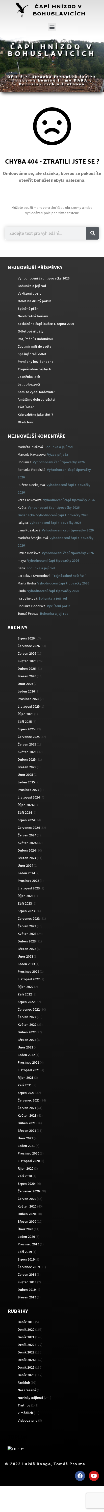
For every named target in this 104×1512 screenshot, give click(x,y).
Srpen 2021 (26, 1092)
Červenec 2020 (29, 1191)
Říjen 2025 (25, 714)
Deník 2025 (26, 1367)
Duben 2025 (27, 759)
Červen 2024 (27, 835)
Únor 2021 (25, 1138)
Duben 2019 (27, 1289)
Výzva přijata (57, 454)
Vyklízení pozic (29, 293)
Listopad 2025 (29, 706)
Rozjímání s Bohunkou (35, 339)
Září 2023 (25, 903)
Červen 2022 (27, 1017)
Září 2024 (25, 812)
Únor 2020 (25, 1229)
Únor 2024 (25, 865)
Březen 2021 (27, 1130)
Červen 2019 (27, 1274)
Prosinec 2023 (28, 880)
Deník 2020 (26, 1329)
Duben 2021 (27, 1123)
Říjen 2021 (25, 1077)
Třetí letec (26, 407)
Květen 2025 (27, 752)
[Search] (92, 233)
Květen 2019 (27, 1282)
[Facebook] (80, 1476)
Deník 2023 (26, 1352)
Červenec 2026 (29, 646)
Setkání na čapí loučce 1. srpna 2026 (46, 323)
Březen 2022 (27, 1039)
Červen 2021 (27, 1108)
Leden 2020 (26, 1236)
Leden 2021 (26, 1145)
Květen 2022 (27, 1024)
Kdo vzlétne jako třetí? (35, 414)
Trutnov (24, 1405)
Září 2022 (25, 994)
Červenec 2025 (29, 736)
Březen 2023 (27, 948)
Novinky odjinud (30, 1397)
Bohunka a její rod (32, 286)
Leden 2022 (26, 1055)
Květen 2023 (27, 933)
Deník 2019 (26, 1322)
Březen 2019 (27, 1297)
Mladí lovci (26, 422)
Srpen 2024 (26, 820)
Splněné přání (28, 308)
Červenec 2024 (29, 827)
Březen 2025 (27, 767)
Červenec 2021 (29, 1100)
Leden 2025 (26, 782)
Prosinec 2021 (28, 1062)
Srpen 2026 (26, 638)
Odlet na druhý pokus (34, 301)
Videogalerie (27, 1420)
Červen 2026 (27, 653)
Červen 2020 (27, 1198)
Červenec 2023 (29, 918)
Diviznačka (26, 515)
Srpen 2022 (26, 1002)
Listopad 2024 (29, 797)
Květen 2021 (27, 1115)
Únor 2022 (25, 1047)
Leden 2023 (26, 964)
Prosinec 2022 (28, 971)
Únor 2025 (25, 774)
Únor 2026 (25, 683)
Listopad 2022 (29, 979)
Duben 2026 (27, 668)
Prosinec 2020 (28, 1153)
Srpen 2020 (26, 1183)
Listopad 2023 (29, 888)
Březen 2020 (27, 1221)
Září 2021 (25, 1085)
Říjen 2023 (25, 895)
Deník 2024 (26, 1359)
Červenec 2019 (29, 1267)
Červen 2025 (27, 744)
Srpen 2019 (26, 1259)
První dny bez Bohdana (36, 361)
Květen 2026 (27, 661)
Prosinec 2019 (28, 1244)
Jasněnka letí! (29, 376)
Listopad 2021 (29, 1070)
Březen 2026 (27, 676)
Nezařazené (27, 1390)
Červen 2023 (27, 926)
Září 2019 (25, 1251)
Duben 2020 (27, 1214)
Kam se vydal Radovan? (36, 392)
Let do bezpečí (29, 384)
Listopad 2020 (29, 1161)
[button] (52, 27)
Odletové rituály (30, 331)
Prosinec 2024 (28, 789)
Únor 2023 (25, 956)
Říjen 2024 (25, 805)
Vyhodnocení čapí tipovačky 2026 (43, 278)
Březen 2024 (27, 858)
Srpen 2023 (26, 911)
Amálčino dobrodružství (36, 399)
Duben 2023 (27, 941)
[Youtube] (94, 1476)
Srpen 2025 (26, 729)
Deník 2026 (26, 1375)
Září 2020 (25, 1176)
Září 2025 (25, 721)
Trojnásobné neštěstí (34, 369)
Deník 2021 (26, 1337)
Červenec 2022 (29, 1009)
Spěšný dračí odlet (32, 354)
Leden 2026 (26, 691)
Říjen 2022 (25, 986)
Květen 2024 (27, 842)
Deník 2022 (26, 1344)
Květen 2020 (27, 1206)
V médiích (25, 1413)
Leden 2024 (26, 873)
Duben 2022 (27, 1032)
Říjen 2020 (25, 1168)
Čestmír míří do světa (34, 346)
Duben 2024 (27, 850)
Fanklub (24, 1382)
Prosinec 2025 (28, 699)
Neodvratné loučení (33, 316)
